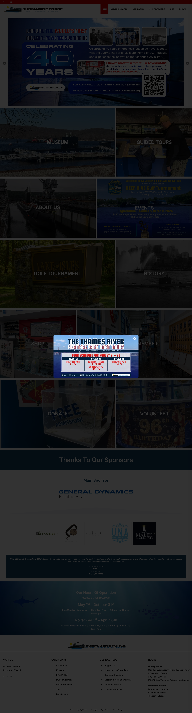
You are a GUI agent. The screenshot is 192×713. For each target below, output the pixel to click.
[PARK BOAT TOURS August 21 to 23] (96, 336)
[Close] (134, 338)
